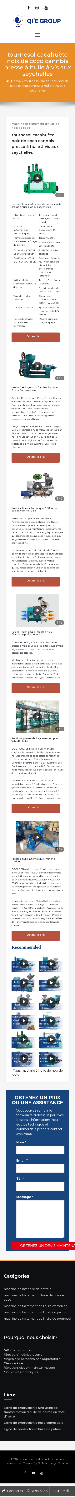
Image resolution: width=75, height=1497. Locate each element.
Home (16, 81)
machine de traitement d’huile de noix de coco (34, 1297)
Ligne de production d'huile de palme (32, 1429)
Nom (21, 1142)
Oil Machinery (47, 1463)
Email (22, 1160)
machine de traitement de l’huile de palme (35, 1312)
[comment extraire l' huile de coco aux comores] (51, 1002)
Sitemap (64, 1463)
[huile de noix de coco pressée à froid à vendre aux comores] (24, 983)
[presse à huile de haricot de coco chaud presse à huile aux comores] (24, 1039)
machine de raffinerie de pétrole (27, 1289)
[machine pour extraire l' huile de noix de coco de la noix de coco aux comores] (51, 1020)
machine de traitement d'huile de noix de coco (35, 126)
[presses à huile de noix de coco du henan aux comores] (51, 1039)
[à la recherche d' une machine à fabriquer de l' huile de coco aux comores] (51, 964)
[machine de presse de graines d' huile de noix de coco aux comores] (51, 983)
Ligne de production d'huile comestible (33, 1422)
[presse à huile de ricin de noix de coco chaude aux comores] (24, 964)
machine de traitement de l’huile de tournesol (37, 1318)
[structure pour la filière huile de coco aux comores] (24, 1002)
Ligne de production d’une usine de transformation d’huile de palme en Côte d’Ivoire (34, 1412)
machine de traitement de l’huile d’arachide (35, 1306)
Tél (20, 1179)
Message (24, 1197)
